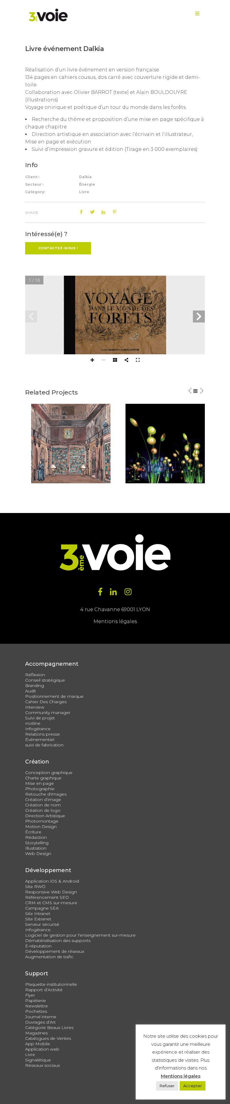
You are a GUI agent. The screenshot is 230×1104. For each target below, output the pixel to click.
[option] (71, 443)
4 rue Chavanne (100, 609)
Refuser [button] (167, 1085)
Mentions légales (115, 621)
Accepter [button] (192, 1085)
